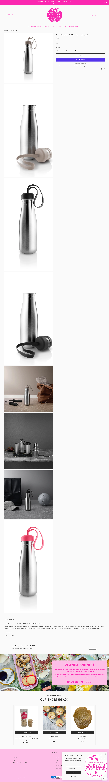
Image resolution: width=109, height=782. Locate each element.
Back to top (54, 752)
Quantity (58, 47)
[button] (54, 620)
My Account (58, 763)
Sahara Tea (63, 26)
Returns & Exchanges (61, 765)
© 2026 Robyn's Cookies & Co (19, 778)
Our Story (15, 760)
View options (26, 732)
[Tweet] (101, 69)
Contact (57, 760)
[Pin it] (104, 69)
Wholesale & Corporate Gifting (20, 763)
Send (73, 772)
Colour (57, 41)
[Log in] (97, 15)
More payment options (80, 63)
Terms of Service (60, 768)
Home (5, 30)
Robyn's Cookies (54, 736)
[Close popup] (105, 754)
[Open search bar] (92, 15)
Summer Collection (34, 26)
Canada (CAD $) (9, 15)
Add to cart (80, 55)
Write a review (92, 649)
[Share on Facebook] (99, 69)
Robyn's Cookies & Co (26, 736)
